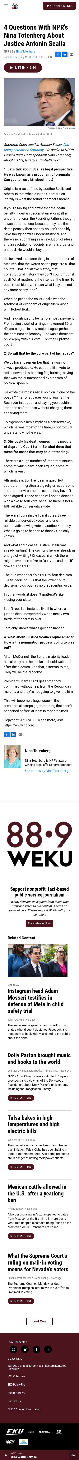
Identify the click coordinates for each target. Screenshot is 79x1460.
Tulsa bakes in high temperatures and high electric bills (34, 1124)
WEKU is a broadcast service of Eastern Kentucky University (37, 1367)
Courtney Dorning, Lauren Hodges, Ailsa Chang (32, 1070)
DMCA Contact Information (24, 1409)
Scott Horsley (15, 1139)
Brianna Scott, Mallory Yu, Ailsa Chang (28, 1278)
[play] (5, 1455)
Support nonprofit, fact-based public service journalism (39, 892)
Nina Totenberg (25, 51)
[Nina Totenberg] (12, 756)
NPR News (13, 985)
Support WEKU (16, 1393)
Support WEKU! (61, 6)
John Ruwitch (15, 1019)
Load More (39, 1321)
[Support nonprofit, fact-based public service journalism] (39, 845)
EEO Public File (16, 1384)
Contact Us (14, 1401)
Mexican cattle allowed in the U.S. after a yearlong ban (37, 1193)
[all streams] (74, 1455)
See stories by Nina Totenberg (46, 771)
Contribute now (39, 923)
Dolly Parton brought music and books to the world (39, 1058)
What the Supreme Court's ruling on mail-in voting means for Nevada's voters (38, 1262)
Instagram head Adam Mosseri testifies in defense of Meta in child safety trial (36, 1001)
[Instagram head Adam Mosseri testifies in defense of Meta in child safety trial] (37, 960)
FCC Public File (16, 1376)
